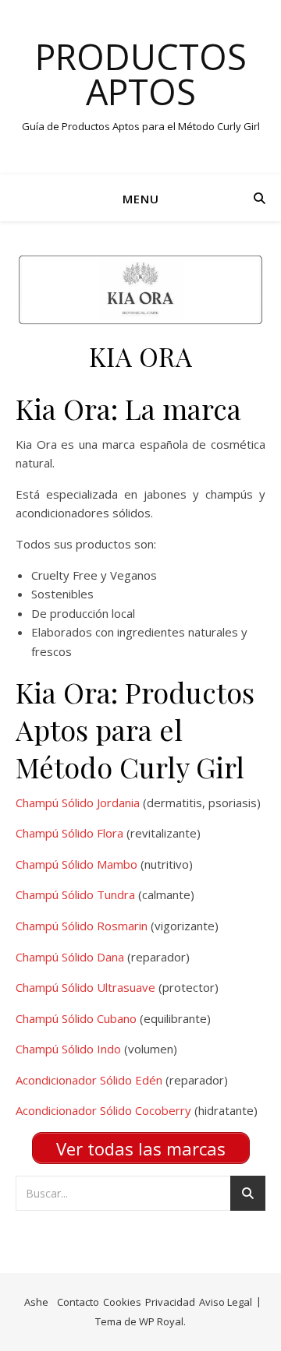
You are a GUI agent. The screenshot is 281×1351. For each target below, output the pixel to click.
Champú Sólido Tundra (75, 894)
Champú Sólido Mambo (76, 864)
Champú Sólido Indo (68, 1048)
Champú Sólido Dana (70, 957)
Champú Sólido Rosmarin (82, 925)
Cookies (122, 1302)
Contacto (78, 1302)
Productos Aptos (141, 74)
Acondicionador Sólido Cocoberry (103, 1110)
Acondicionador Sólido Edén (89, 1080)
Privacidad (170, 1302)
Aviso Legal (225, 1302)
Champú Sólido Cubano (76, 1018)
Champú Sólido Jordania (78, 802)
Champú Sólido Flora (69, 833)
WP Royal (161, 1321)
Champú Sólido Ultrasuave (85, 987)
